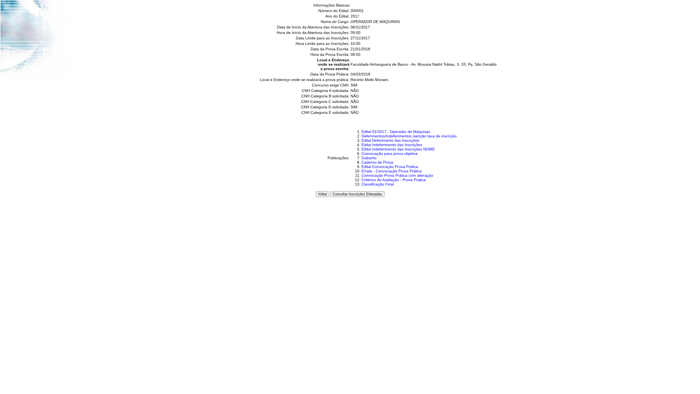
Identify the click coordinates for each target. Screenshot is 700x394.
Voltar (322, 194)
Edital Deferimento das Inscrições (390, 140)
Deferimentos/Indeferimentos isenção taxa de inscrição (409, 136)
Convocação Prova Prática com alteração (397, 175)
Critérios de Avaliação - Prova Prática (393, 180)
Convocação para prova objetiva (389, 153)
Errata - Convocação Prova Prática (391, 171)
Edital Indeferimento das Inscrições (391, 145)
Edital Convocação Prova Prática (389, 166)
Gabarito (369, 158)
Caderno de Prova (377, 162)
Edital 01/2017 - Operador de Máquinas (395, 131)
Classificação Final (377, 184)
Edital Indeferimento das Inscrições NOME (398, 149)
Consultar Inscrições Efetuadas (357, 194)
